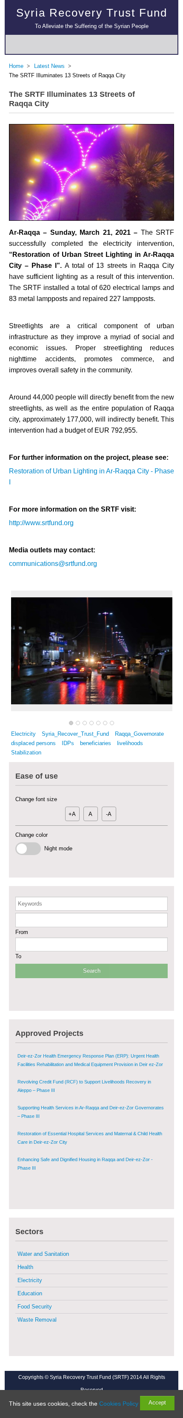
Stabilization (26, 752)
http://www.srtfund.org (41, 522)
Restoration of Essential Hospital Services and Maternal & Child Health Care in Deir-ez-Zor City (89, 1138)
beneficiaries (95, 743)
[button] (71, 723)
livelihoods (130, 743)
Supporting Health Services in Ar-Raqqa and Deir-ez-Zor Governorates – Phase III (90, 1112)
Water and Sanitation (43, 1254)
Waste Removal (37, 1320)
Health (25, 1267)
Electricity (23, 734)
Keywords (30, 903)
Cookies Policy (118, 1403)
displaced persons (33, 743)
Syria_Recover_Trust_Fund (75, 734)
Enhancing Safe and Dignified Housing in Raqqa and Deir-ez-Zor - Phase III (85, 1163)
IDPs (68, 743)
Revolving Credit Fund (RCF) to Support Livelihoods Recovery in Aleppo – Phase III (84, 1086)
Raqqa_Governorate (139, 734)
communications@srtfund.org (53, 563)
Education (29, 1293)
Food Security (34, 1306)
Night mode (56, 848)
